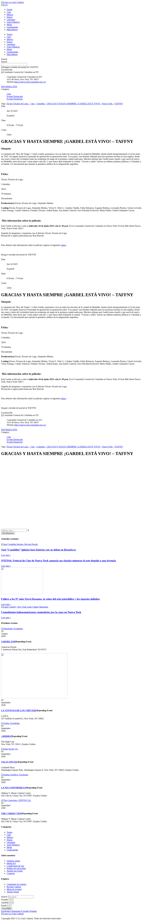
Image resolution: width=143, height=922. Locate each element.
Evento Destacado (15, 96)
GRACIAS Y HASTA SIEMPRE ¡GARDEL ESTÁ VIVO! (74, 103)
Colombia (40, 103)
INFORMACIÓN (9, 86)
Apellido (5, 902)
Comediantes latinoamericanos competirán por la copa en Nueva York (41, 612)
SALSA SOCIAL (9, 762)
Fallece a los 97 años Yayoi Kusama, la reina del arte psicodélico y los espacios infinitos (50, 598)
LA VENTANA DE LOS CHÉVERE (19, 710)
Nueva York (107, 103)
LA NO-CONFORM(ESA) (14, 788)
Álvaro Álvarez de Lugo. (17, 103)
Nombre (5, 899)
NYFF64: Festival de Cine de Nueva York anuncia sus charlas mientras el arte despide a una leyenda (58, 560)
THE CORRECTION (11, 813)
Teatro (9, 9)
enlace (63, 245)
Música (10, 14)
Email (4, 905)
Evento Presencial (14, 99)
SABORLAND (8, 641)
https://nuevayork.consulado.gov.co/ (30, 82)
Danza (9, 17)
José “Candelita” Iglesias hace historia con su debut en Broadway (38, 549)
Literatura (11, 19)
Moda (9, 24)
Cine (9, 12)
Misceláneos (12, 29)
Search (4, 59)
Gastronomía (12, 27)
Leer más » (6, 555)
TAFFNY (118, 103)
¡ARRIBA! (6, 736)
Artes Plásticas (13, 22)
